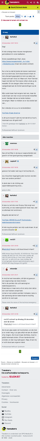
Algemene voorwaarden (11, 396)
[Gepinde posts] (33, 16)
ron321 (12, 239)
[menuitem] (27, 2)
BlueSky (8, 411)
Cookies (5, 402)
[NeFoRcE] (6, 37)
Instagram (8, 417)
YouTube (8, 414)
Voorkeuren (14, 402)
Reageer (35, 358)
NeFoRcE (13, 37)
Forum (3, 362)
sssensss (13, 143)
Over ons (13, 390)
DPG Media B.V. (27, 434)
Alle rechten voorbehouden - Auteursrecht (17, 436)
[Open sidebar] (38, 11)
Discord (8, 423)
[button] (2, 2)
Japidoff (13, 161)
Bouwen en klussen (8, 12)
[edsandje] (6, 269)
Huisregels (6, 393)
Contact (5, 390)
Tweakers (5, 434)
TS (22, 16)
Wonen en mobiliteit (13, 362)
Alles (18, 16)
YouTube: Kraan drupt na (11, 113)
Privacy (4, 399)
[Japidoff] (6, 161)
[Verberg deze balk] (37, 7)
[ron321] (6, 239)
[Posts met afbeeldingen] (25, 16)
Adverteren (6, 387)
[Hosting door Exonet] (11, 377)
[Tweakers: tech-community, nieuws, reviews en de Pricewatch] (12, 2)
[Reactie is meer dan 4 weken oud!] (10, 43)
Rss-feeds (8, 420)
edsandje (13, 269)
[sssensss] (6, 143)
